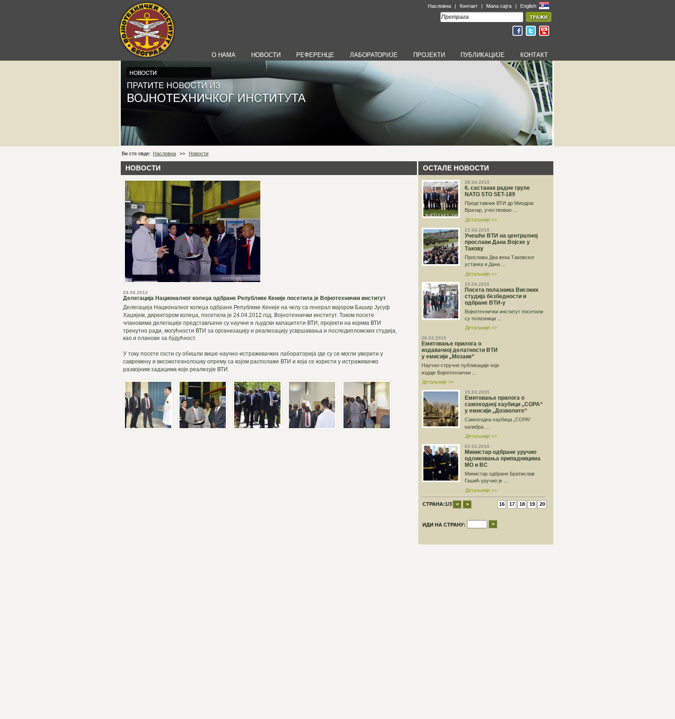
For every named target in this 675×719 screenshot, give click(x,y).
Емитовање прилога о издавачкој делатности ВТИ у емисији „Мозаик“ (460, 350)
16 (502, 504)
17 (512, 504)
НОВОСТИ (266, 54)
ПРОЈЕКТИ (429, 54)
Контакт (469, 6)
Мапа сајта (499, 6)
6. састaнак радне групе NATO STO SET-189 (497, 191)
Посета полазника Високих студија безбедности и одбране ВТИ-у (502, 296)
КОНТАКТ (534, 54)
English (529, 6)
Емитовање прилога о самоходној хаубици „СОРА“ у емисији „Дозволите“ (504, 404)
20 (542, 504)
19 (532, 504)
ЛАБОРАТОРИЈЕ (374, 54)
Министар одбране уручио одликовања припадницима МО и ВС (502, 458)
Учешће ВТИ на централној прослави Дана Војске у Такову (501, 242)
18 (522, 504)
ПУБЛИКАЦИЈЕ (483, 54)
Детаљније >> (481, 219)
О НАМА (224, 54)
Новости (198, 153)
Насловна (439, 6)
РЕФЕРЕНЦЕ (315, 54)
